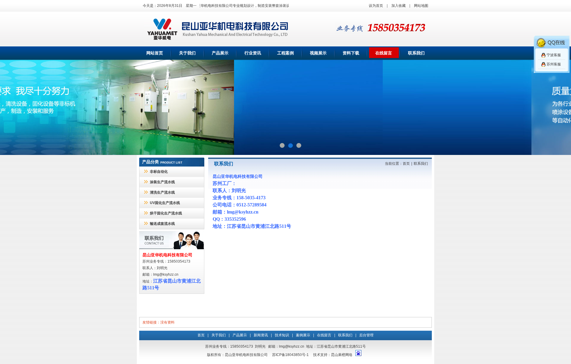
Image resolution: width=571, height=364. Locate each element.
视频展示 (318, 53)
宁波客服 (554, 55)
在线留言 (383, 53)
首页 (406, 163)
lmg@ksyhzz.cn (165, 274)
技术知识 (282, 335)
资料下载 (351, 53)
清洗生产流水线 (162, 192)
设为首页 (376, 6)
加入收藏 (398, 6)
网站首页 (154, 53)
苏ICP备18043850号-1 (290, 355)
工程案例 (285, 53)
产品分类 (150, 162)
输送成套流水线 (162, 224)
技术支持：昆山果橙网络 (332, 355)
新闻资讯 (261, 335)
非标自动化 (159, 172)
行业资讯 (252, 53)
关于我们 (187, 53)
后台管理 (366, 335)
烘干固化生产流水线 (166, 213)
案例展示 (303, 335)
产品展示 (220, 53)
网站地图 (421, 6)
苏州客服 (554, 64)
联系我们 (416, 53)
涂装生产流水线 (162, 182)
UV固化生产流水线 (165, 203)
